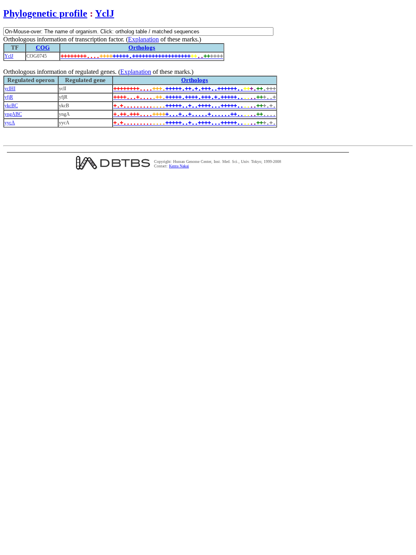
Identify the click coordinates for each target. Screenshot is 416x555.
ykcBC (11, 105)
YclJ (104, 13)
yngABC (13, 114)
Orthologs (141, 47)
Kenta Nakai (179, 166)
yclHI (9, 88)
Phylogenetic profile (45, 13)
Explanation (143, 39)
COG (43, 47)
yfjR (8, 97)
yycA (9, 123)
